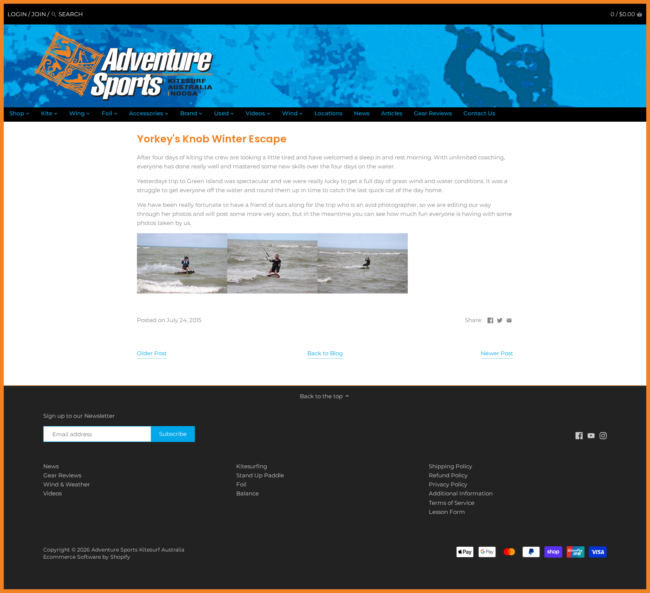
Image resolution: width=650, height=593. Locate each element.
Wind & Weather (66, 484)
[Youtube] (591, 435)
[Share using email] (509, 319)
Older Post (152, 353)
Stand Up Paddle (260, 475)
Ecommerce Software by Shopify (86, 557)
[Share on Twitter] (500, 319)
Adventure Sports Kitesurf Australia (137, 550)
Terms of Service (451, 502)
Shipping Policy (450, 466)
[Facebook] (579, 435)
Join (39, 14)
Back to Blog (325, 353)
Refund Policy (448, 475)
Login (17, 14)
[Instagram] (603, 435)
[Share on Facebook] (490, 319)
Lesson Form (447, 511)
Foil (241, 484)
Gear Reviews (62, 475)
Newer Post (497, 353)
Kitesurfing (251, 466)
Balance (247, 493)
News (51, 466)
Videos (52, 493)
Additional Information (461, 493)
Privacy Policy (448, 484)
